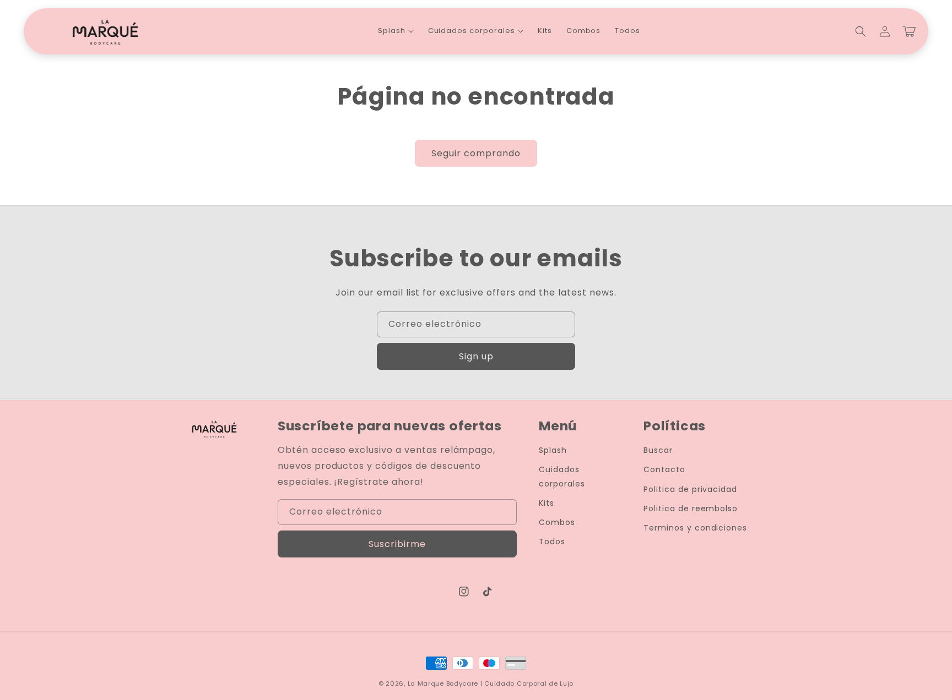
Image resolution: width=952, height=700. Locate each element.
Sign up (476, 356)
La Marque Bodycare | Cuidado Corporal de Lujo (491, 683)
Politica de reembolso (690, 508)
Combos (557, 522)
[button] (396, 31)
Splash (553, 450)
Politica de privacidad (690, 489)
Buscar (658, 450)
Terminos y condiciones (695, 527)
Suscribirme (397, 544)
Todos (552, 541)
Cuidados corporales (562, 476)
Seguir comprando (476, 153)
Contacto (664, 469)
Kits (546, 502)
